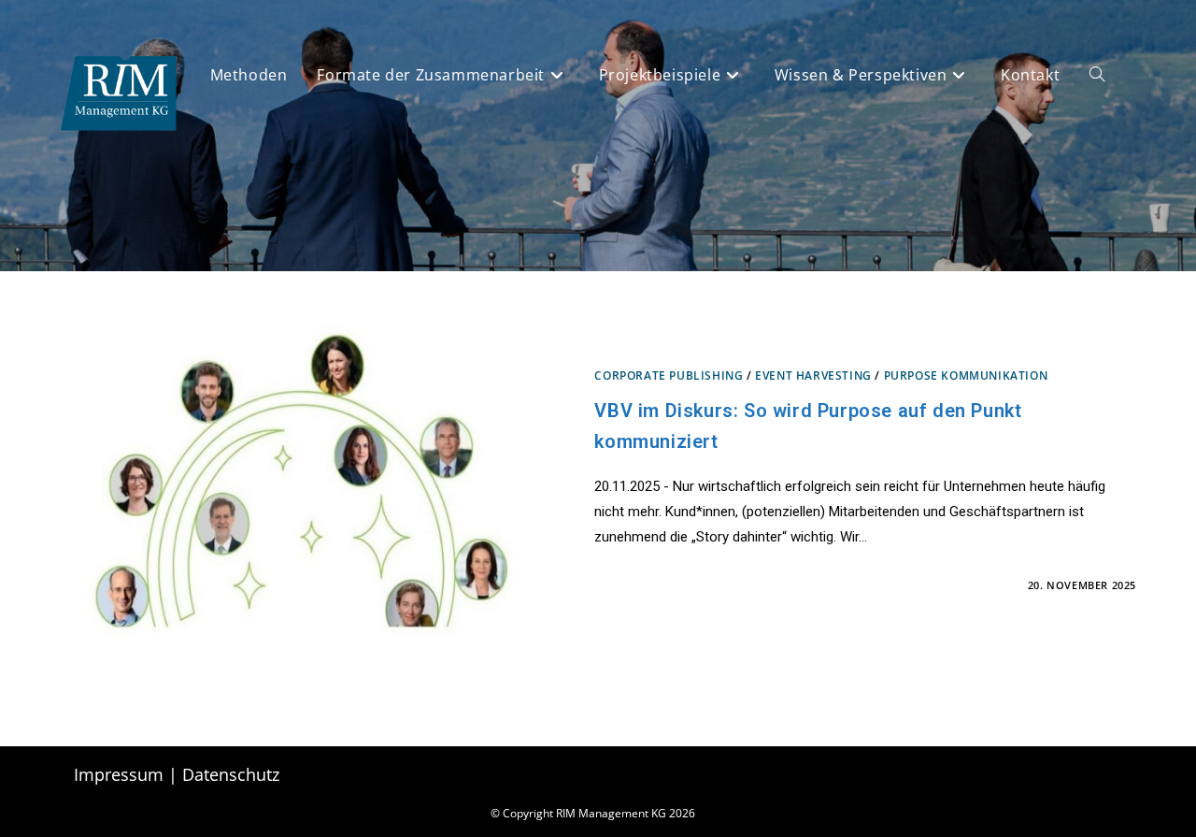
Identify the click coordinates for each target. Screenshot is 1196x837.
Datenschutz (230, 774)
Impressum (119, 774)
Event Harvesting (813, 375)
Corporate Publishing (668, 375)
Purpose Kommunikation (966, 375)
